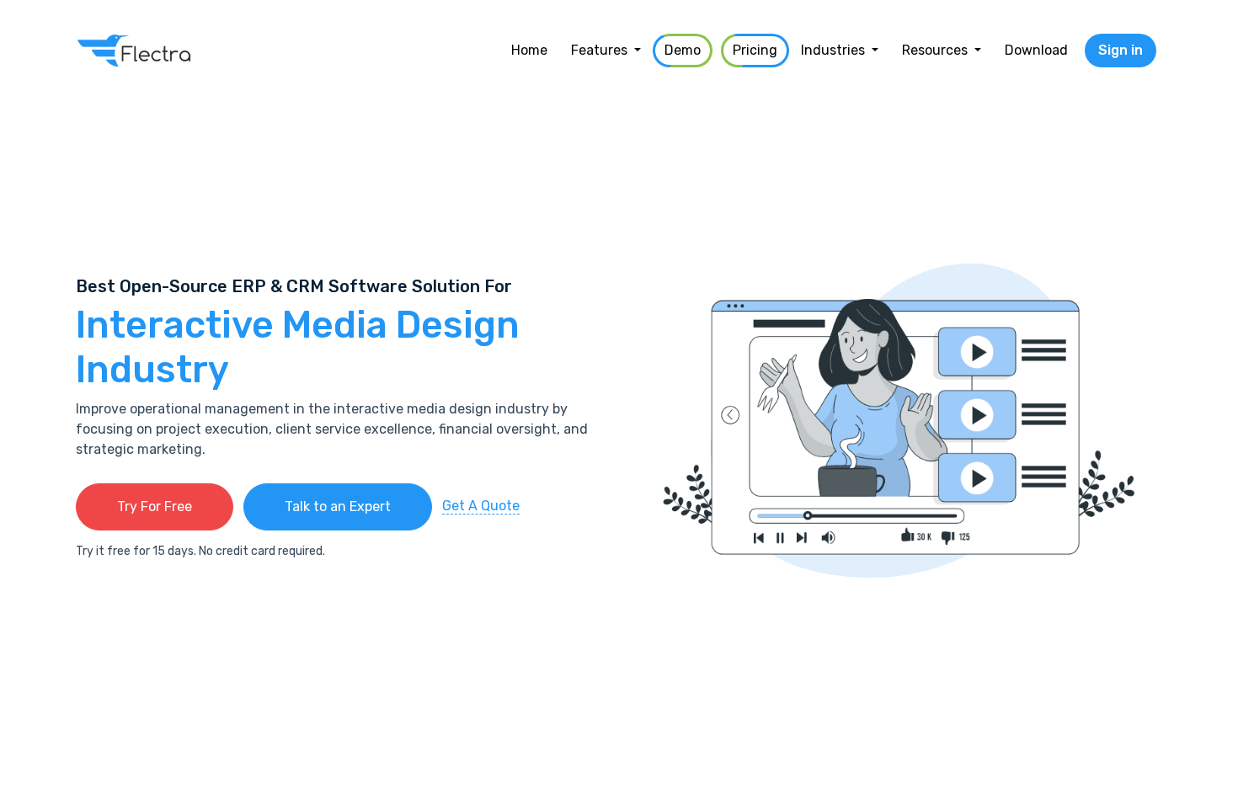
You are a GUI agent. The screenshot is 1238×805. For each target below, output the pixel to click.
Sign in (1120, 50)
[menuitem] (529, 50)
